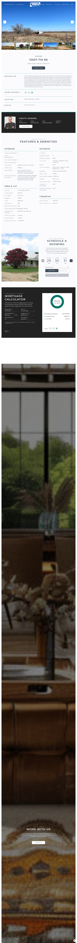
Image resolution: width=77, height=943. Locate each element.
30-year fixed (24, 310)
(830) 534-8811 (34, 122)
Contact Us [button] (38, 842)
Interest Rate (8, 317)
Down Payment (9, 313)
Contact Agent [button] (38, 68)
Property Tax (24, 313)
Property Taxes (50, 316)
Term (22, 309)
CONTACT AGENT (26, 126)
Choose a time (49, 267)
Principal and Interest (52, 313)
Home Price (8, 309)
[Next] (71, 260)
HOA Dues (23, 317)
